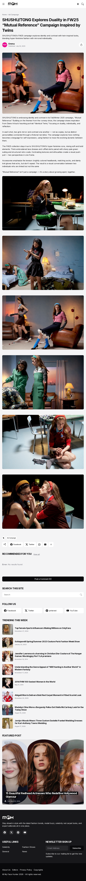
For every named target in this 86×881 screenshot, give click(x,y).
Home (4, 15)
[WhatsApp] (39, 544)
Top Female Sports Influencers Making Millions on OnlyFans (43, 628)
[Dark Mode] (78, 4)
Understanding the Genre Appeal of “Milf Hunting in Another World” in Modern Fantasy (48, 668)
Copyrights (38, 870)
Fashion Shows (28, 847)
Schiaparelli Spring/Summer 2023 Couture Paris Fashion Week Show (47, 641)
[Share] (81, 44)
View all (36, 554)
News (24, 851)
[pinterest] (18, 832)
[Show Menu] (3, 4)
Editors (15, 870)
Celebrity (6, 847)
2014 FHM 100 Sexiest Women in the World (35, 682)
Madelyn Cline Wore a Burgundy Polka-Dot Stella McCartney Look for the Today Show (49, 708)
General (5, 851)
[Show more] (51, 544)
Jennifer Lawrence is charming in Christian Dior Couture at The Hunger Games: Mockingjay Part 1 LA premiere (48, 654)
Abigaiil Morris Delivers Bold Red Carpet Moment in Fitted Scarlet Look (48, 695)
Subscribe (77, 848)
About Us (6, 870)
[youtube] (24, 832)
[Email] (45, 544)
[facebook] (4, 832)
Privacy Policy (26, 870)
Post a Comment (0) (43, 579)
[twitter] (11, 832)
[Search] (82, 4)
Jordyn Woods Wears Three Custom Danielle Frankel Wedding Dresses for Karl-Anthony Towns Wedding (48, 721)
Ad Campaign (14, 15)
